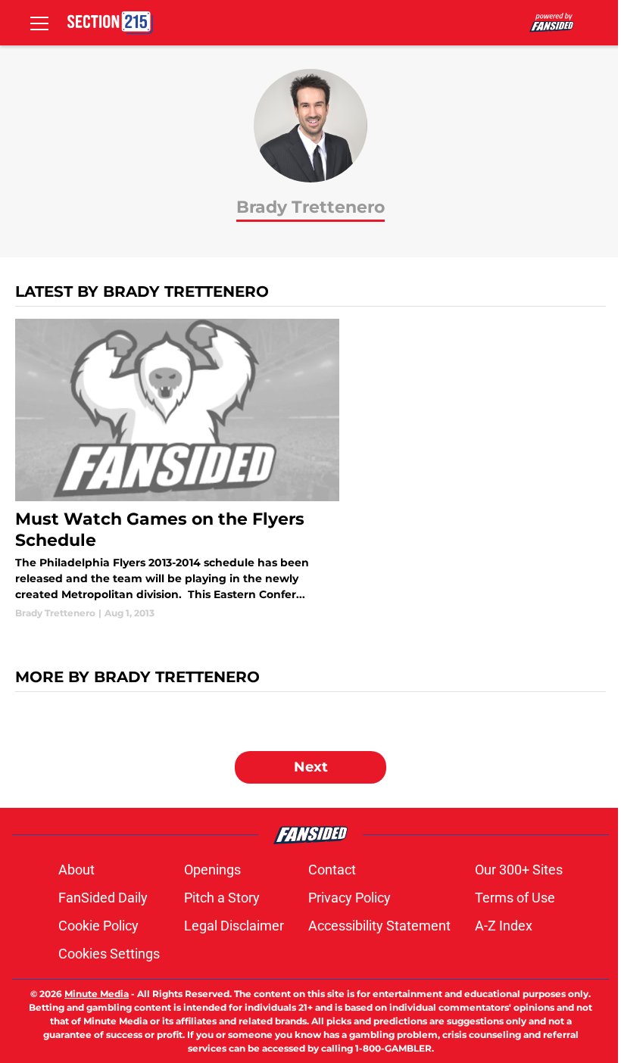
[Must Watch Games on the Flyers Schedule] (177, 469)
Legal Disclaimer (234, 926)
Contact (332, 870)
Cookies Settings (109, 954)
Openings (212, 870)
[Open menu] (39, 23)
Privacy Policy (349, 898)
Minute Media (96, 993)
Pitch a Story (222, 898)
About (76, 870)
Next (311, 767)
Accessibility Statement (379, 926)
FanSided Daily (103, 898)
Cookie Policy (98, 926)
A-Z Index (503, 926)
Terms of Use (515, 898)
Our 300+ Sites (519, 870)
